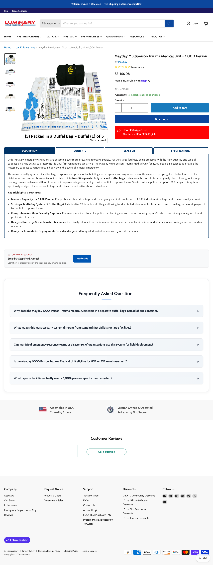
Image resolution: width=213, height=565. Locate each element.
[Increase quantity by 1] (144, 107)
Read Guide (82, 258)
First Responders (28, 36)
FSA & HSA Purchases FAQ (97, 514)
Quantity (119, 100)
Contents (80, 150)
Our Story (9, 500)
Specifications (180, 150)
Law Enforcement (25, 47)
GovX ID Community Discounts (139, 495)
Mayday (122, 61)
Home (7, 36)
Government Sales (53, 500)
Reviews (8, 514)
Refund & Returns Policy (49, 551)
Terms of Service (89, 551)
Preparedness (90, 36)
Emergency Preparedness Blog (20, 510)
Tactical (51, 36)
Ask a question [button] (106, 451)
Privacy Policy (28, 551)
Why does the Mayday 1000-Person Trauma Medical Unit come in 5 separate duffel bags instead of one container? (106, 311)
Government (114, 36)
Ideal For (129, 150)
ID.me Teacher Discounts (136, 518)
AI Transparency (11, 551)
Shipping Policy (71, 551)
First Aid (69, 36)
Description (29, 150)
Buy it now (162, 119)
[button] (193, 23)
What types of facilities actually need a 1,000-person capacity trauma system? (106, 378)
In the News (10, 505)
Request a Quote (19, 11)
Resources (137, 36)
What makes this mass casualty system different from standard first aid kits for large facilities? (106, 328)
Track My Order (91, 495)
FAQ (6, 11)
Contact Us (89, 505)
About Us (157, 36)
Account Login (90, 510)
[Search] (169, 23)
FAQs (86, 500)
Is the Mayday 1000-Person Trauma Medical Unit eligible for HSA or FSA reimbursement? (106, 361)
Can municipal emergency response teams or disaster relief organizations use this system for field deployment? (106, 344)
